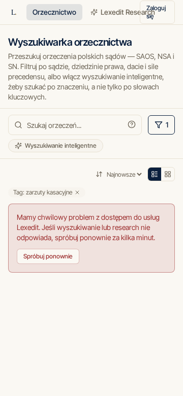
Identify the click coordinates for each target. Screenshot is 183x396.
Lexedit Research (128, 12)
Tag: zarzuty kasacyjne (42, 192)
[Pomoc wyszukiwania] (132, 124)
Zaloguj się (156, 12)
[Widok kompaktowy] (154, 174)
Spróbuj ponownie (48, 256)
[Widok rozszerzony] (167, 174)
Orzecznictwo (54, 12)
